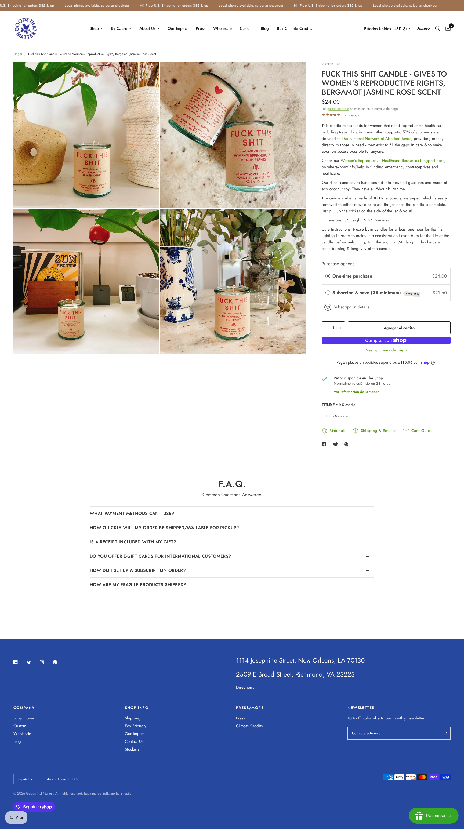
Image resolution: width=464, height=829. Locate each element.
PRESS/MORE (250, 708)
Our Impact (178, 28)
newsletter (416, 718)
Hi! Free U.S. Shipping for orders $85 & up (155, 5)
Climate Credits (249, 726)
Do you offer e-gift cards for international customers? (160, 556)
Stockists (132, 749)
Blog (265, 28)
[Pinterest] (59, 662)
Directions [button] (245, 687)
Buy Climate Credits (294, 28)
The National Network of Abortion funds (376, 138)
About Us (147, 28)
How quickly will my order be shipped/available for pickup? (164, 528)
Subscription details (351, 307)
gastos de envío (338, 108)
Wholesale (222, 28)
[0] (447, 28)
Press (200, 28)
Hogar (17, 54)
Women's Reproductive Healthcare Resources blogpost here (392, 160)
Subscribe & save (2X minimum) (375, 292)
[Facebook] (19, 662)
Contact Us (134, 741)
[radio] (327, 276)
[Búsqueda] (437, 28)
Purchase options (338, 263)
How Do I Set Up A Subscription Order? (138, 570)
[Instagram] (46, 662)
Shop (94, 28)
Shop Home (23, 718)
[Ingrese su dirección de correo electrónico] (445, 733)
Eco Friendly (135, 726)
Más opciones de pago (386, 350)
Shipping (133, 718)
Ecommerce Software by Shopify (108, 793)
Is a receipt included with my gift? (133, 542)
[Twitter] (32, 662)
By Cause (119, 28)
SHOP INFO (137, 708)
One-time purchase (352, 276)
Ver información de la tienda (356, 392)
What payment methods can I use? (132, 513)
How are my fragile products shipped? (138, 584)
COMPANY (24, 708)
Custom (246, 28)
